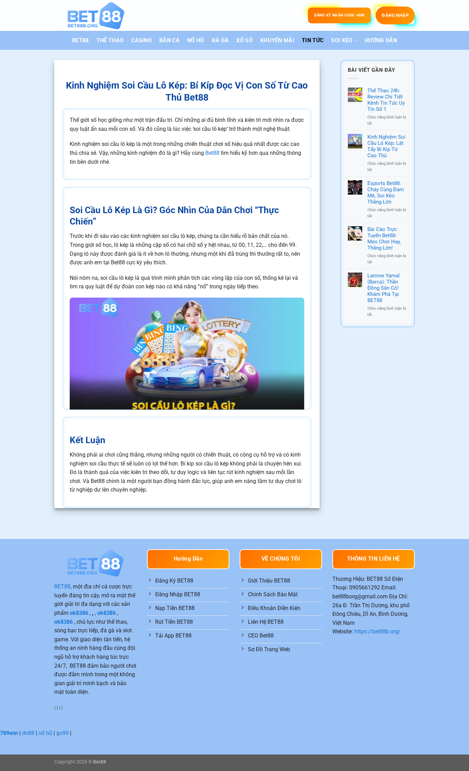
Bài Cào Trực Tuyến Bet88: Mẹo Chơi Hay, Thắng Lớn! (384, 238)
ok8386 (79, 613)
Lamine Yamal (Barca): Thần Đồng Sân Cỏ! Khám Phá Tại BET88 (383, 288)
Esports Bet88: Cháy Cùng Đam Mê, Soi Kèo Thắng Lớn (385, 192)
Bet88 (212, 153)
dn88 (28, 733)
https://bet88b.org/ (377, 631)
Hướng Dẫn (381, 40)
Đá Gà (220, 40)
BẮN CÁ (169, 40)
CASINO (141, 40)
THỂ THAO (110, 40)
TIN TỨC (312, 40)
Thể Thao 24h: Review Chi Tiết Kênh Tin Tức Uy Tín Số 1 (386, 100)
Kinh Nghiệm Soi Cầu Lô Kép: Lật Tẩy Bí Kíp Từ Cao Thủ (386, 146)
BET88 (80, 40)
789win (9, 733)
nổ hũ (45, 733)
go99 (62, 733)
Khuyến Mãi (277, 40)
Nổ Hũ (195, 40)
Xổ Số (244, 40)
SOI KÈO (341, 40)
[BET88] (96, 16)
